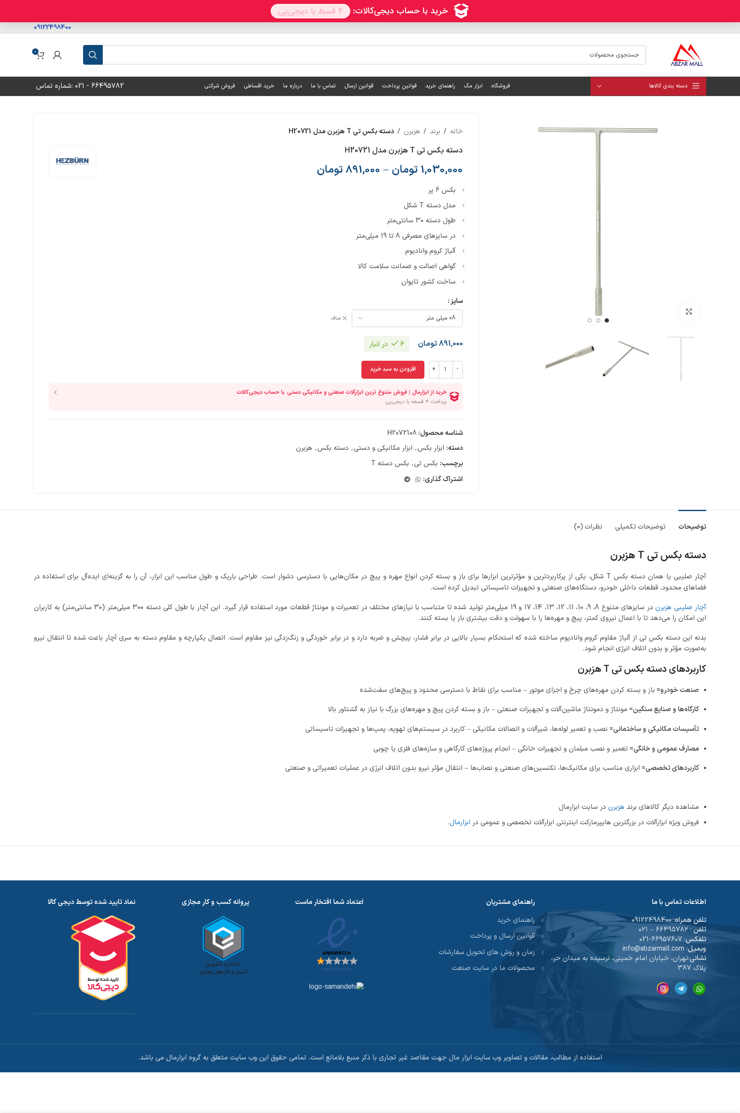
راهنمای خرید (516, 920)
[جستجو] (93, 55)
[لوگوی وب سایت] (687, 54)
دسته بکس (333, 448)
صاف (336, 318)
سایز (457, 301)
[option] (607, 320)
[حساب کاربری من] (57, 54)
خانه (456, 131)
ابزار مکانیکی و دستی (383, 448)
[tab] (692, 523)
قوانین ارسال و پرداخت (502, 936)
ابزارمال (460, 822)
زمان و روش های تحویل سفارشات (487, 952)
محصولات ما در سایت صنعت (493, 968)
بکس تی (426, 463)
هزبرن (412, 131)
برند (435, 131)
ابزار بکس (431, 448)
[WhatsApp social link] (418, 480)
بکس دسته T (390, 463)
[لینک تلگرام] (407, 480)
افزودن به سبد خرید (393, 369)
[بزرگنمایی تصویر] (689, 312)
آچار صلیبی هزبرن (680, 607)
